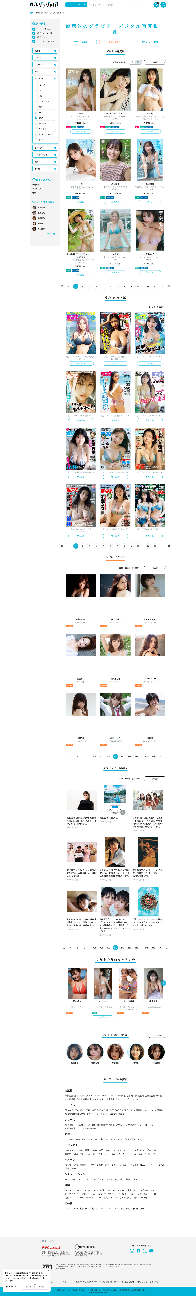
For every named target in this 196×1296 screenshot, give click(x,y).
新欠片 (95, 1099)
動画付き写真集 (108, 1125)
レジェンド (94, 1197)
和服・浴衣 (134, 1139)
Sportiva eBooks (117, 1114)
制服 (88, 1139)
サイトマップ (155, 1282)
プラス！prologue (92, 1125)
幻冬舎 (134, 1096)
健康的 (41, 118)
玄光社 (127, 1096)
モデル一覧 (50, 234)
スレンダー (42, 85)
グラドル (73, 1190)
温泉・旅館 (129, 1179)
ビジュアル (39, 78)
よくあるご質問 (128, 1282)
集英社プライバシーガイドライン (60, 1282)
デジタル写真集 (43, 29)
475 (94, 948)
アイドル (91, 1190)
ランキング (36, 189)
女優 (106, 1190)
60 (148, 286)
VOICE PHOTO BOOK (126, 1125)
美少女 (72, 1165)
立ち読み (81, 131)
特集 (34, 193)
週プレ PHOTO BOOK (75, 1110)
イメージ (38, 148)
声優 (133, 1190)
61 (155, 286)
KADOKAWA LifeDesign (112, 1096)
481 (136, 948)
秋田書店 (69, 1096)
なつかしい (120, 1165)
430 (122, 757)
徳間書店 (87, 1099)
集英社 (141, 1096)
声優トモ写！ (71, 1128)
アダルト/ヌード (140, 1197)
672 (153, 948)
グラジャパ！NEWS (45, 41)
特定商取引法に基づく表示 (86, 1282)
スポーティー (43, 129)
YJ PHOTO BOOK (94, 1110)
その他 (37, 169)
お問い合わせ (142, 1282)
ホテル (112, 1179)
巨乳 (40, 90)
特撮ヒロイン (74, 1197)
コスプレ (73, 1139)
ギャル (41, 140)
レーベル (38, 58)
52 (148, 546)
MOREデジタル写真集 (132, 1110)
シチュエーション (42, 155)
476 (101, 948)
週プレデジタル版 (44, 33)
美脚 (40, 107)
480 (129, 948)
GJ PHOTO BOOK (112, 1110)
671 (146, 948)
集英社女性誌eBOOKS (75, 1114)
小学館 (159, 1096)
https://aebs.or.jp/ (61, 1268)
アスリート (123, 1197)
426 (94, 757)
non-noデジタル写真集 (153, 1110)
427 (101, 757)
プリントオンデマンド (147, 1125)
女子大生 (147, 1190)
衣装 (36, 71)
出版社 (37, 51)
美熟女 (104, 1165)
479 (122, 948)
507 (153, 757)
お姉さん (88, 1165)
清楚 (71, 1168)
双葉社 (119, 1099)
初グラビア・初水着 (92, 1208)
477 (108, 948)
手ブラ (72, 1208)
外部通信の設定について (109, 1282)
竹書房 (79, 1099)
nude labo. (91, 1128)
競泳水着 (102, 1139)
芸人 (109, 1197)
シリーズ (38, 65)
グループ (98, 1179)
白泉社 (102, 1099)
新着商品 (35, 185)
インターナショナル (45, 134)
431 (129, 757)
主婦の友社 (150, 1096)
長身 (40, 112)
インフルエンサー (147, 1194)
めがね (117, 1139)
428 (108, 757)
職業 (36, 162)
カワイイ (138, 1165)
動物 (126, 1208)
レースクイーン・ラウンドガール (84, 1194)
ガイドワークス (81, 1096)
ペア (70, 1179)
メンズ (112, 1208)
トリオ (83, 1179)
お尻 (40, 96)
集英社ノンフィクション (98, 1114)
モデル (119, 1190)
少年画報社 (70, 1099)
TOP (31, 13)
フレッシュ (42, 123)
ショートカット (44, 101)
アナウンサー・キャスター (119, 1194)
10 (138, 286)
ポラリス (82, 1128)
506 (146, 757)
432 (136, 757)
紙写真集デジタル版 (74, 1125)
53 (155, 546)
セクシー (156, 1165)
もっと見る (157, 1035)
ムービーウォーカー (132, 1099)
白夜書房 (111, 1099)
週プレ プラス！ (44, 37)
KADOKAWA (95, 1096)
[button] (163, 983)
